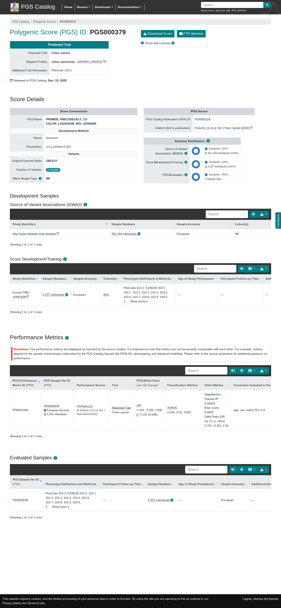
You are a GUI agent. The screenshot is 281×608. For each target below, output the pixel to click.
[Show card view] (233, 371)
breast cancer (207, 10)
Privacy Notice (11, 603)
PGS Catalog (20, 21)
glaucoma (220, 10)
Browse (82, 7)
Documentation (128, 7)
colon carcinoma (63, 61)
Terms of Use (36, 603)
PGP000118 (202, 119)
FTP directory (193, 33)
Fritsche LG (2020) (222, 128)
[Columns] (252, 269)
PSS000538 (51, 406)
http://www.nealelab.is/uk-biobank (34, 233)
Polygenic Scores (44, 21)
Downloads (103, 7)
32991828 (19, 297)
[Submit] (267, 5)
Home (68, 7)
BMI (228, 10)
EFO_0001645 (239, 10)
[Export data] (263, 214)
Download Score (159, 33)
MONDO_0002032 (90, 61)
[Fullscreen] (253, 214)
